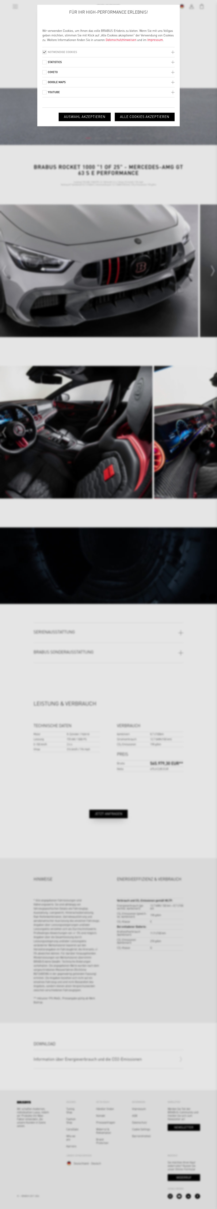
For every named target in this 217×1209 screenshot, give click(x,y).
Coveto (53, 72)
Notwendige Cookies (62, 52)
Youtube (54, 92)
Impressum (155, 40)
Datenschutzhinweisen (121, 40)
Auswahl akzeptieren (84, 116)
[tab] (108, 52)
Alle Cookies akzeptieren (144, 116)
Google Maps (57, 82)
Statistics (55, 62)
